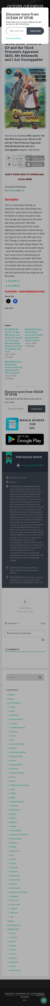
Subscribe (35, 30)
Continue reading (13, 38)
